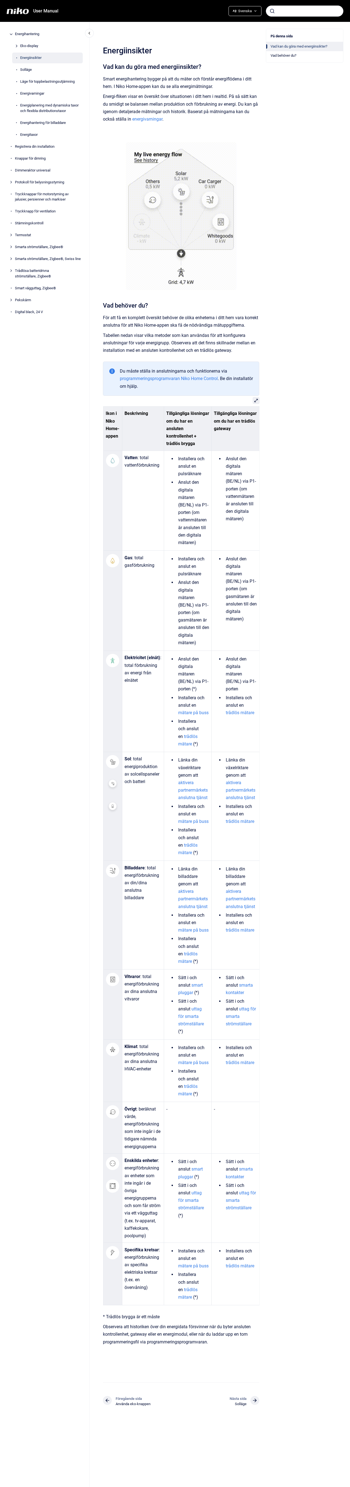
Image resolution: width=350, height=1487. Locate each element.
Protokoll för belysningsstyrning (39, 182)
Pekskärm (23, 300)
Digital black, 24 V (29, 312)
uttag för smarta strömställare (191, 1016)
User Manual (45, 11)
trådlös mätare (240, 712)
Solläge (26, 70)
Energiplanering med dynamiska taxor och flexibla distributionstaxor (49, 108)
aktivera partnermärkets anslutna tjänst (193, 790)
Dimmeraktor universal (32, 170)
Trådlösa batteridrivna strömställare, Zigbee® (33, 274)
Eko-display (29, 46)
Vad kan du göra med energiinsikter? (299, 46)
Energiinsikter (31, 58)
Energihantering (27, 34)
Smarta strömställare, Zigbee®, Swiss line (48, 259)
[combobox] (304, 11)
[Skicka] (272, 11)
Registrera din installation (35, 146)
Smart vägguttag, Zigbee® (35, 288)
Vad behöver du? (283, 55)
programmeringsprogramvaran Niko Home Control (169, 378)
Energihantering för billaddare (43, 123)
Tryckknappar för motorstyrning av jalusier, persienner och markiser (42, 197)
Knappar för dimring (30, 158)
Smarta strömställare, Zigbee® (39, 247)
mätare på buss (193, 712)
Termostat (23, 235)
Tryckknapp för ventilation (35, 211)
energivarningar (147, 119)
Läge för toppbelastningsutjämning (47, 82)
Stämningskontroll (29, 223)
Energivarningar (32, 94)
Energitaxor (29, 134)
